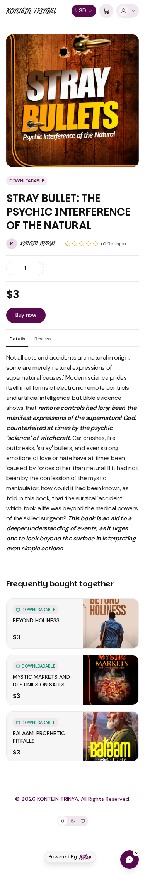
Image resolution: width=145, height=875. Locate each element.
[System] (82, 821)
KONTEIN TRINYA (31, 10)
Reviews (42, 339)
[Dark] (72, 821)
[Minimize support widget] (136, 852)
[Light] (62, 821)
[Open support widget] (129, 859)
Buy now (25, 314)
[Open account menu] (127, 11)
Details (17, 339)
